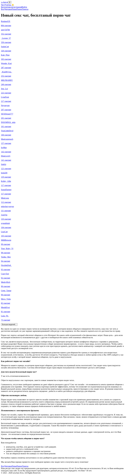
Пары (14, 9)
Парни (19, 9)
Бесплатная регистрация (11, 7)
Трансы (25, 9)
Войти (24, 7)
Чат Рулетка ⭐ (7, 5)
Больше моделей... (9, 324)
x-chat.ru (4, 2)
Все (2, 9)
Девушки (8, 9)
